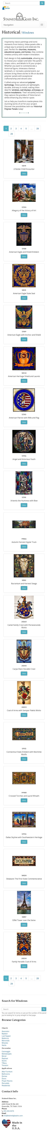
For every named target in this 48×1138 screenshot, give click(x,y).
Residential (6, 1085)
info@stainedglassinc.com (13, 1115)
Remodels (5, 1083)
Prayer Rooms (7, 1081)
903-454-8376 (8, 1111)
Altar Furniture (7, 1071)
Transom (5, 1065)
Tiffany (4, 1063)
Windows (28, 32)
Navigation (9, 24)
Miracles (5, 1043)
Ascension (5, 1031)
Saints (4, 1045)
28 (37, 128)
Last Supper (6, 1036)
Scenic (4, 1061)
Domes (4, 1076)
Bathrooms (6, 1074)
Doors (4, 1078)
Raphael (5, 1058)
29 (11, 133)
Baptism (5, 1033)
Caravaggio (6, 1051)
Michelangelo (7, 1054)
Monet (4, 1056)
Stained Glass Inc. (9, 1098)
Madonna (5, 1038)
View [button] (24, 173)
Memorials (5, 1040)
